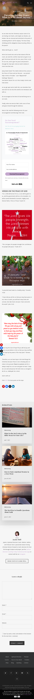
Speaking (18, 662)
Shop (7, 662)
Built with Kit (17, 184)
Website (4, 623)
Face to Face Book (16, 660)
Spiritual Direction (16, 657)
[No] (32, 694)
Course (7, 660)
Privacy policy (27, 694)
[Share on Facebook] (6, 386)
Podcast (26, 657)
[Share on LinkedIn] (13, 386)
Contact (26, 662)
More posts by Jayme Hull (17, 561)
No (18, 696)
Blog (12, 662)
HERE (6, 380)
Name (4, 605)
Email (4, 614)
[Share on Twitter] (10, 386)
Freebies (27, 660)
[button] (31, 3)
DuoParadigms (20, 687)
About (7, 657)
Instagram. (23, 554)
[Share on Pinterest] (3, 386)
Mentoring (17, 11)
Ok (15, 696)
